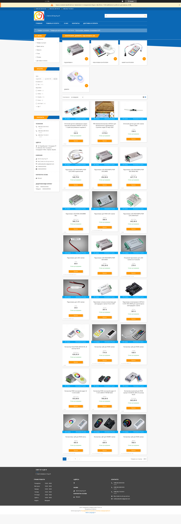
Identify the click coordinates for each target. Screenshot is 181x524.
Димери (66, 89)
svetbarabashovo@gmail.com (46, 164)
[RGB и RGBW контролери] (104, 49)
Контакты (76, 23)
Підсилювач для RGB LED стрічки (104, 213)
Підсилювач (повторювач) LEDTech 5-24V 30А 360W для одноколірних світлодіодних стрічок (133, 303)
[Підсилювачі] (75, 49)
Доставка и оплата (90, 23)
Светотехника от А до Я (44, 474)
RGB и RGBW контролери (100, 62)
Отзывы (39, 57)
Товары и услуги (52, 23)
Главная (39, 23)
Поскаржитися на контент (88, 510)
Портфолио (40, 39)
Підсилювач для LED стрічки (75, 258)
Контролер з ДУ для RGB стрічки (105, 347)
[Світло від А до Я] (39, 16)
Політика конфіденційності (103, 510)
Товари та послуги (43, 30)
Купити (76, 141)
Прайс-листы (40, 46)
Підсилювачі (68, 62)
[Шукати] (145, 16)
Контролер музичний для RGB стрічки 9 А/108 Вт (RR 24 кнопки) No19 (133, 392)
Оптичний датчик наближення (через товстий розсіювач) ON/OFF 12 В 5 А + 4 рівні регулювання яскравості (75, 125)
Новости (39, 50)
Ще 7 (39, 106)
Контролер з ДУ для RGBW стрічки (104, 437)
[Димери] (75, 76)
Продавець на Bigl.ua (90, 509)
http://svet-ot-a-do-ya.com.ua (46, 161)
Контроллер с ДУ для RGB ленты (76, 437)
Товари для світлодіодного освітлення (62, 30)
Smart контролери (128, 62)
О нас (66, 23)
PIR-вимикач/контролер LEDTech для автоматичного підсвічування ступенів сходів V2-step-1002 (104, 125)
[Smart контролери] (133, 49)
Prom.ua (99, 507)
